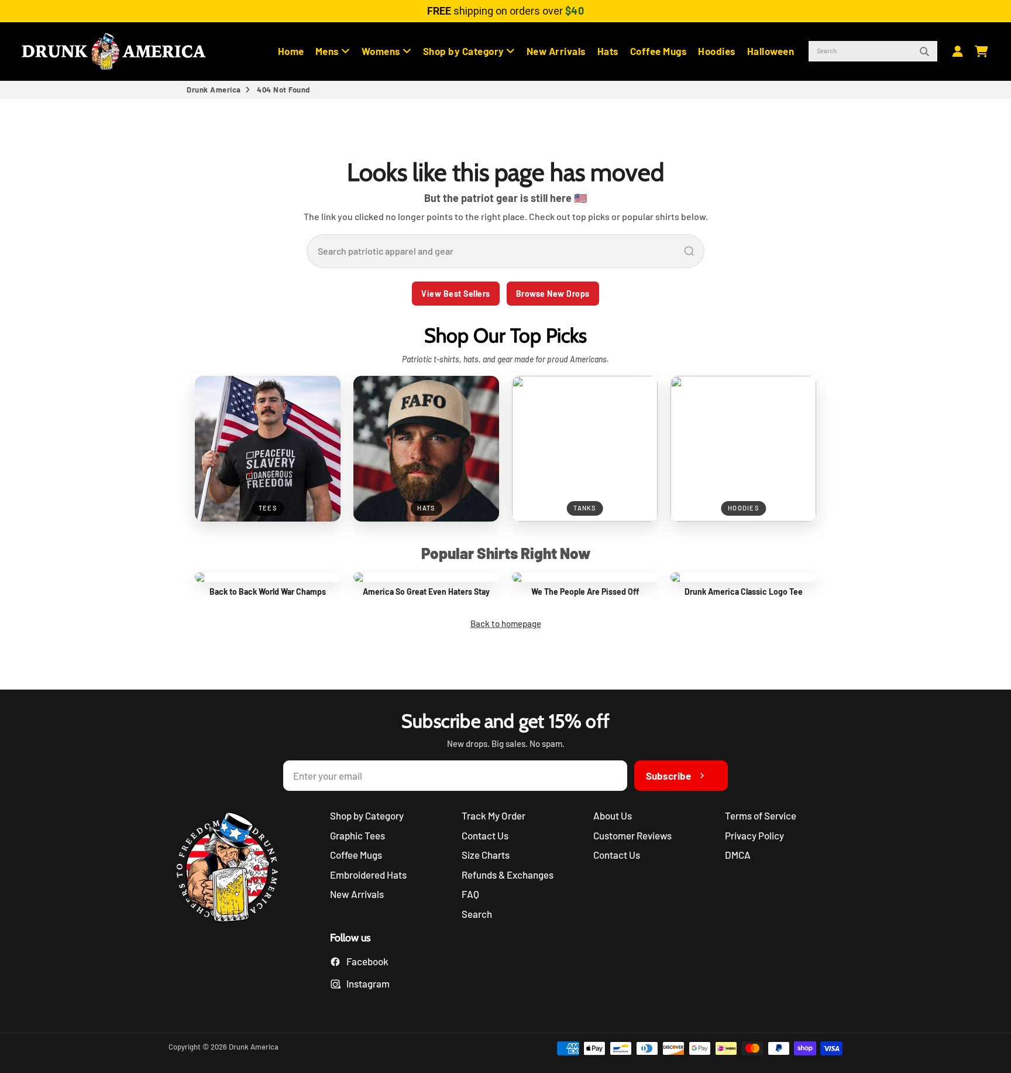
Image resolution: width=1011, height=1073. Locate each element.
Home (291, 51)
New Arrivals (556, 51)
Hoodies (717, 51)
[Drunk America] (232, 869)
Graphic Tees (357, 835)
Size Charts (486, 855)
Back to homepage (505, 623)
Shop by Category (465, 51)
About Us (612, 815)
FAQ (470, 894)
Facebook (367, 961)
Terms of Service (760, 815)
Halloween (771, 51)
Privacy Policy (754, 835)
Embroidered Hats (368, 874)
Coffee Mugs (658, 51)
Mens (328, 51)
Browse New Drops (553, 294)
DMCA (738, 855)
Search (477, 914)
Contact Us (485, 835)
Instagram (368, 983)
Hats (608, 51)
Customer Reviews (632, 835)
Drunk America (214, 89)
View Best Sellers (455, 294)
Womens (382, 51)
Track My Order (493, 815)
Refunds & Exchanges (507, 874)
